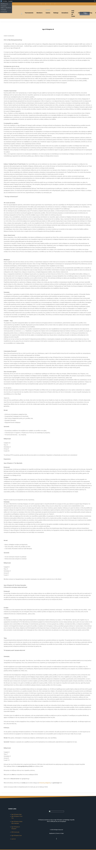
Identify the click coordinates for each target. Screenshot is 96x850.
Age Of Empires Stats (16, 814)
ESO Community (15, 832)
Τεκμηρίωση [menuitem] (3, 5)
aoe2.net (13, 839)
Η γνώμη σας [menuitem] (4, 11)
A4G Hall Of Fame (73, 13)
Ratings (55, 13)
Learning (89, 13)
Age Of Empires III (48, 29)
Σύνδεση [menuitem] (5, 1)
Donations (65, 13)
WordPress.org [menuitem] (4, 3)
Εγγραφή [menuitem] (10, 1)
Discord (80, 13)
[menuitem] (1, 1)
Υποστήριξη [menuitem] (3, 9)
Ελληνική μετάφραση (44, 782)
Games (48, 13)
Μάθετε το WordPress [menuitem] (6, 7)
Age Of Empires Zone (16, 835)
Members (39, 13)
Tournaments (29, 13)
